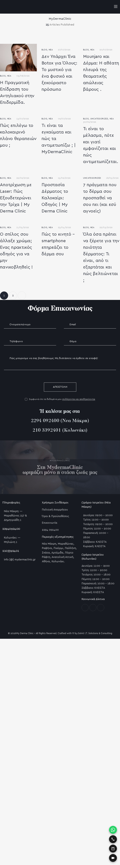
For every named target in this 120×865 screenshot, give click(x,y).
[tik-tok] (100, 607)
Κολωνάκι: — (12, 537)
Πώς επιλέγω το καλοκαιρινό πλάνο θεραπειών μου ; (18, 135)
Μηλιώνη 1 (10, 542)
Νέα (9, 76)
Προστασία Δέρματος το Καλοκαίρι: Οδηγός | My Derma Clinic (55, 198)
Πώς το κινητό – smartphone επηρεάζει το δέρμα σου (58, 244)
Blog (3, 76)
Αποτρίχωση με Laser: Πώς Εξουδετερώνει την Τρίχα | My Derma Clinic (16, 198)
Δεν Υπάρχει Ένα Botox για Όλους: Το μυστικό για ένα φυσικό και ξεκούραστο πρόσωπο (59, 73)
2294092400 (11, 528)
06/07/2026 (64, 119)
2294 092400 (45, 420)
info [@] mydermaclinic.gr (19, 559)
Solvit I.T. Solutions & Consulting (95, 633)
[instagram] (92, 607)
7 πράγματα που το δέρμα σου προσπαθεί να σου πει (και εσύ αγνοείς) (99, 198)
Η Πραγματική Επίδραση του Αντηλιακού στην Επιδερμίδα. (17, 93)
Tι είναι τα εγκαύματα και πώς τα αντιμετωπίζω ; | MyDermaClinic (59, 138)
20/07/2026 (106, 50)
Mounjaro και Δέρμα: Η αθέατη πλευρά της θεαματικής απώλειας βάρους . (101, 73)
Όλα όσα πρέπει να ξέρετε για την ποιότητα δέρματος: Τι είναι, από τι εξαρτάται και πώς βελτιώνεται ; (101, 257)
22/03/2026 (106, 227)
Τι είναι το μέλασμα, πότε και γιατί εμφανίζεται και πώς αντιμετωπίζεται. (100, 145)
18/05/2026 (112, 178)
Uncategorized (99, 119)
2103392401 (10, 550)
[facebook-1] (85, 607)
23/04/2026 (64, 227)
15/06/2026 (64, 178)
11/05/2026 (22, 227)
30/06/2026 (89, 122)
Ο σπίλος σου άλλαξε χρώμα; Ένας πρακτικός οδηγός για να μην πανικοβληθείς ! (16, 250)
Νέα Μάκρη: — (13, 511)
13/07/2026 (22, 119)
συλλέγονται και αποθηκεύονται (78, 399)
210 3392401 (47, 430)
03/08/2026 (23, 76)
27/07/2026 (64, 50)
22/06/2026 (22, 178)
